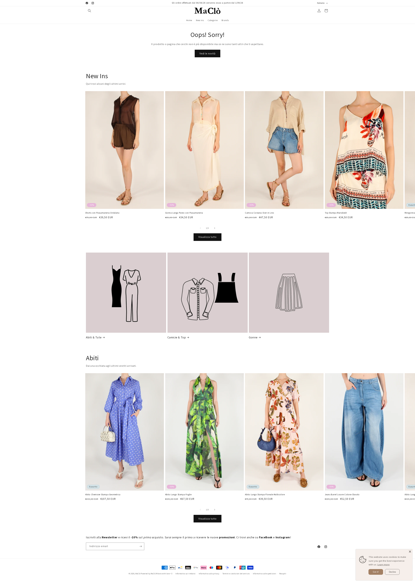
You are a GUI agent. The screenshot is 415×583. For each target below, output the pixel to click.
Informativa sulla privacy (209, 573)
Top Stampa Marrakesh (336, 213)
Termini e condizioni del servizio (236, 573)
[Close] (410, 551)
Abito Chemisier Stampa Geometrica (102, 494)
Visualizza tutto (207, 236)
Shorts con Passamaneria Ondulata (102, 213)
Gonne (253, 337)
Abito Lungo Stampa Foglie (178, 494)
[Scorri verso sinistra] (200, 228)
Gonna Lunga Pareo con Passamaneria (184, 213)
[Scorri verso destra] (214, 228)
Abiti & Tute (93, 337)
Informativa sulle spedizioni (264, 573)
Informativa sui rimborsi (185, 573)
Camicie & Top (176, 337)
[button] (89, 10)
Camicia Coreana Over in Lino (259, 213)
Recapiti (282, 573)
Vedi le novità (207, 53)
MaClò (137, 573)
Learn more (383, 564)
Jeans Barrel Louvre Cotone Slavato (342, 494)
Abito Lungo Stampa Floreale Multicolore (265, 494)
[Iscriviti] (140, 546)
